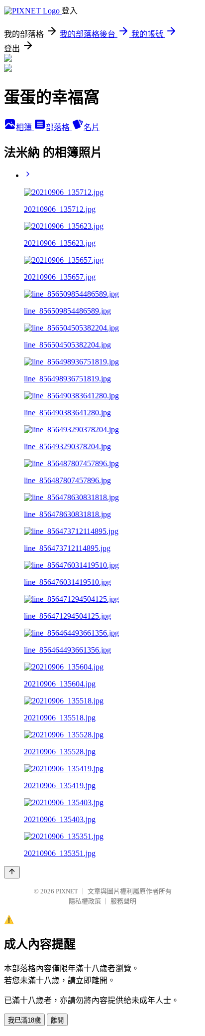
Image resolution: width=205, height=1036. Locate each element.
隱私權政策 (85, 901)
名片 (92, 127)
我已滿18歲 (24, 1020)
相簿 (25, 127)
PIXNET (67, 891)
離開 (57, 1020)
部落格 (59, 127)
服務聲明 (123, 901)
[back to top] (12, 872)
